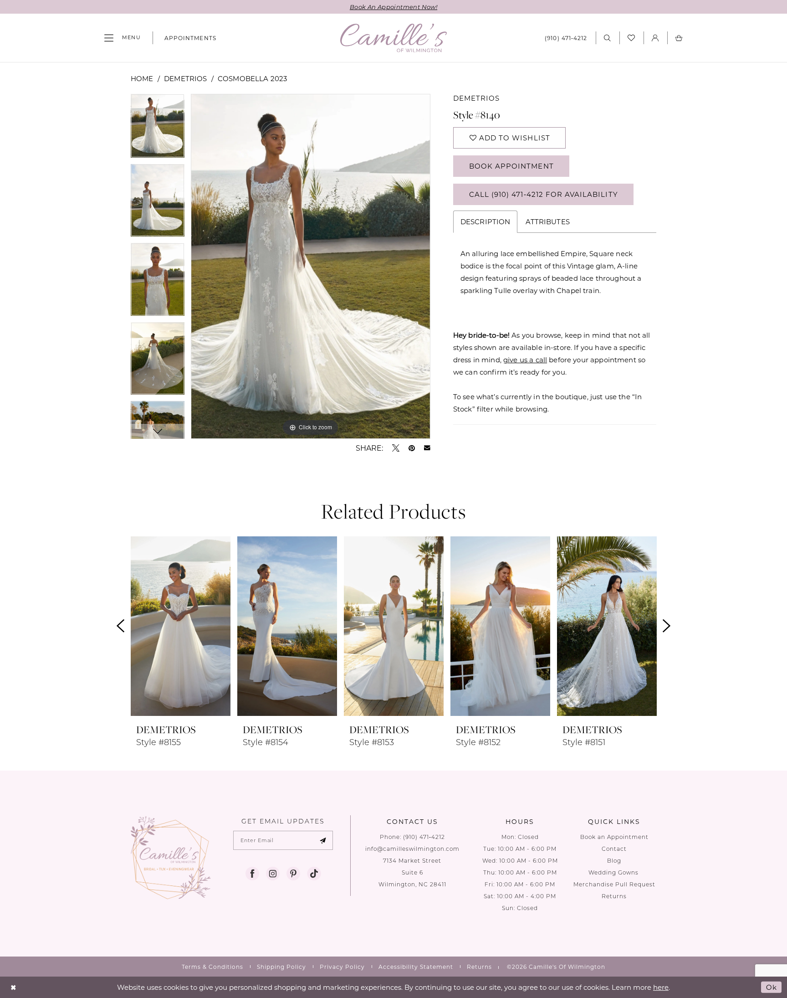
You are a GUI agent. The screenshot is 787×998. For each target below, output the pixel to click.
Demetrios (185, 78)
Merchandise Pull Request (614, 884)
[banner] (393, 38)
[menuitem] (122, 38)
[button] (122, 38)
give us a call (525, 359)
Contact (614, 848)
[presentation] (180, 626)
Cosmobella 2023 (252, 78)
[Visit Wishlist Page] (631, 38)
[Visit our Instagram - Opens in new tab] (273, 873)
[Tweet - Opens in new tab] (395, 448)
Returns (614, 896)
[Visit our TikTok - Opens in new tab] (314, 873)
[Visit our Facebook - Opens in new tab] (252, 873)
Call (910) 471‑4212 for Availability (543, 194)
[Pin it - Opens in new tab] (412, 448)
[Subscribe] (323, 840)
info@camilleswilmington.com (412, 848)
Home (142, 78)
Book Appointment (511, 165)
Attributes (548, 221)
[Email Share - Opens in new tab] (427, 448)
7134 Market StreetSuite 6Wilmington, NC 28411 (412, 872)
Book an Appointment (614, 836)
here (661, 987)
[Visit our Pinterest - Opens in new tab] (293, 873)
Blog (614, 860)
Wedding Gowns (614, 872)
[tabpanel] (157, 129)
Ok (771, 987)
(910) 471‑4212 (424, 836)
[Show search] (607, 37)
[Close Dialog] (13, 987)
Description (485, 221)
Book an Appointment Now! (393, 6)
